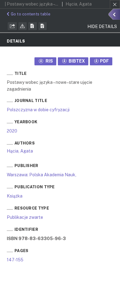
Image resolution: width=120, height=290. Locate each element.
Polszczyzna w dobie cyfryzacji (38, 109)
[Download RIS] (32, 26)
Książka (14, 196)
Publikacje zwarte (25, 217)
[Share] (12, 26)
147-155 (15, 259)
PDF (104, 61)
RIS (49, 61)
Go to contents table (31, 14)
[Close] (115, 4)
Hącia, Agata (20, 151)
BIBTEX (76, 61)
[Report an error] (22, 26)
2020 (12, 131)
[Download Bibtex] (42, 26)
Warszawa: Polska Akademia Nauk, (41, 174)
